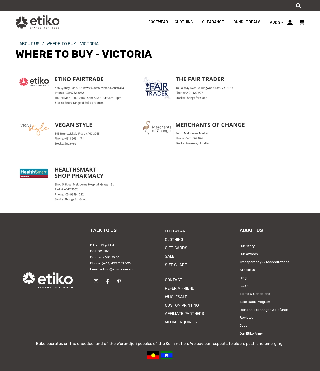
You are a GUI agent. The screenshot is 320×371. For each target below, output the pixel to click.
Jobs (244, 326)
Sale (169, 256)
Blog (243, 278)
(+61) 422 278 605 (116, 263)
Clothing (174, 239)
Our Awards (249, 254)
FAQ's (244, 286)
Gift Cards (176, 248)
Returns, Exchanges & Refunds (264, 310)
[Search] (298, 6)
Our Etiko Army (251, 334)
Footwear (175, 231)
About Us (30, 43)
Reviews (246, 318)
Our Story (247, 246)
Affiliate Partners (184, 313)
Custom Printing (182, 305)
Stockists (247, 270)
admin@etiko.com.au (116, 269)
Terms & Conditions (255, 294)
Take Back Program (255, 302)
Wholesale (176, 296)
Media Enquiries (181, 322)
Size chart (176, 264)
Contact (173, 280)
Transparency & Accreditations (265, 262)
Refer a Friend (180, 288)
